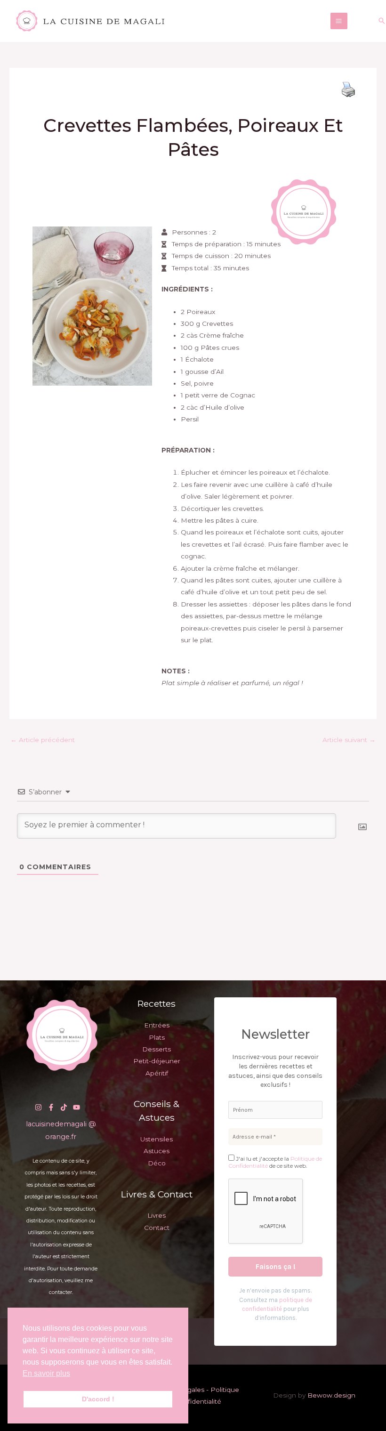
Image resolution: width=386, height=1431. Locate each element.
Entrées (156, 1025)
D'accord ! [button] (98, 1399)
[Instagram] (38, 1107)
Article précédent (42, 740)
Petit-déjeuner (156, 1061)
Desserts (156, 1049)
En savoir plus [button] (46, 1373)
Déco (157, 1163)
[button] (382, 20)
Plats (157, 1037)
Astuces (156, 1151)
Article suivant (349, 740)
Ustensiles (156, 1139)
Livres (156, 1215)
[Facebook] (51, 1107)
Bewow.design (331, 1395)
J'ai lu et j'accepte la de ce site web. (275, 1162)
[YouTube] (76, 1107)
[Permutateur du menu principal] (338, 21)
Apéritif (156, 1073)
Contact (156, 1227)
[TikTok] (63, 1107)
